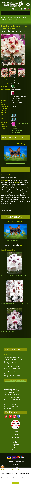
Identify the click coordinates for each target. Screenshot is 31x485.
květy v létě (14, 128)
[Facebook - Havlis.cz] (19, 417)
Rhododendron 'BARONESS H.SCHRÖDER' (13, 276)
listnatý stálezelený (17, 130)
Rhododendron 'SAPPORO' (9, 331)
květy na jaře (15, 126)
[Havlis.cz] (12, 4)
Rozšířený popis (6, 210)
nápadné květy (15, 132)
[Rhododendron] (14, 263)
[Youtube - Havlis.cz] (10, 417)
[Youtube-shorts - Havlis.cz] (6, 417)
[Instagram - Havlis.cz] (15, 417)
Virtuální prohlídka (15, 380)
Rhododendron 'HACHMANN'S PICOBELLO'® (14, 304)
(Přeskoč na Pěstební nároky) (8, 177)
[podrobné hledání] (13, 9)
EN (28, 9)
